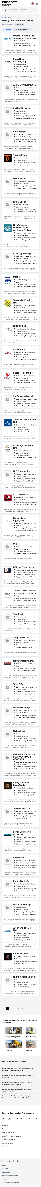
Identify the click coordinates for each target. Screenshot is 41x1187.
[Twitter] (9, 1161)
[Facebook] (5, 1161)
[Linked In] (2, 1161)
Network (6, 5)
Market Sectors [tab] (21, 1119)
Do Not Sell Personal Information (10, 1175)
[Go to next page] (33, 1008)
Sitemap (4, 1179)
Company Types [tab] (8, 1119)
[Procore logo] (9, 2)
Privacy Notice (5, 1168)
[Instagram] (13, 1161)
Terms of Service (6, 1172)
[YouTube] (17, 1161)
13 (29, 1008)
